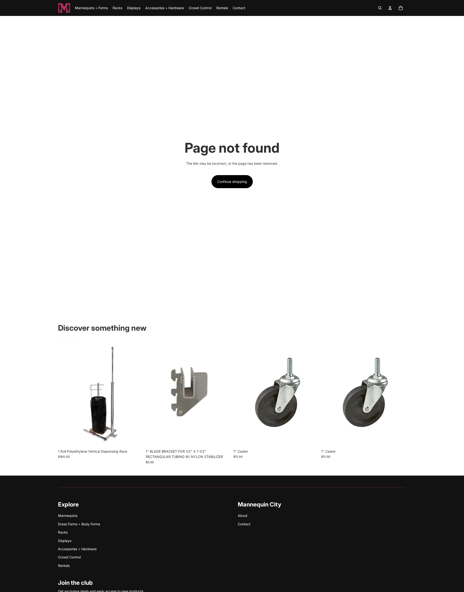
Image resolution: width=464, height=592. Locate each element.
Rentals (64, 565)
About (242, 516)
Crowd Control (69, 557)
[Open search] (380, 8)
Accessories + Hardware (77, 549)
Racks (63, 532)
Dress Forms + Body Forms (79, 524)
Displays (64, 541)
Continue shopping (232, 181)
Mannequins (67, 516)
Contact (244, 524)
